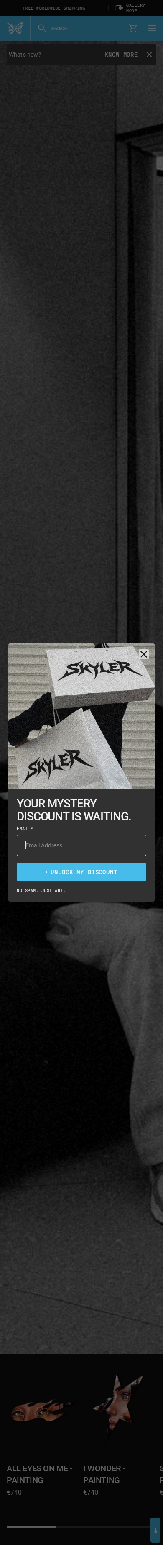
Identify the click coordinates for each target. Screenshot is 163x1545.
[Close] (143, 654)
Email (25, 828)
